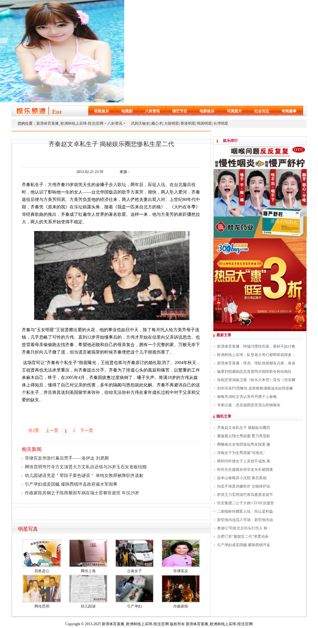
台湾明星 (220, 123)
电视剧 (127, 111)
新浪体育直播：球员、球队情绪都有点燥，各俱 (256, 363)
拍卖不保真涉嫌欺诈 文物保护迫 (243, 486)
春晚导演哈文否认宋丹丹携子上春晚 (247, 396)
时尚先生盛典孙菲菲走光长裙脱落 (245, 469)
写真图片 (234, 111)
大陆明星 (171, 123)
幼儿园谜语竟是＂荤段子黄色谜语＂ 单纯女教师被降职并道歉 (84, 475)
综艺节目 (179, 111)
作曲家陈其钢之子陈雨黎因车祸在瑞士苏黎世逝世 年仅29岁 (82, 493)
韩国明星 (204, 123)
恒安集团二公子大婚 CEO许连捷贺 (245, 503)
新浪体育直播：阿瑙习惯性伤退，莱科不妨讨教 (256, 346)
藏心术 (156, 123)
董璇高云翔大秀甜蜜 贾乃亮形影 (243, 436)
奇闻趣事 (289, 111)
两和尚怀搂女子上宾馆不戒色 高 (243, 461)
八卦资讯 (152, 111)
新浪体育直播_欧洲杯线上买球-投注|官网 (69, 123)
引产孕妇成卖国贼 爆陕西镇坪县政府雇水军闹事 (71, 484)
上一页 (51, 430)
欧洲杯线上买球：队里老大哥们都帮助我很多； (256, 355)
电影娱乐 (207, 111)
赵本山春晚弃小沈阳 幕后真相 (241, 478)
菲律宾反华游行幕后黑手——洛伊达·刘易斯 (67, 458)
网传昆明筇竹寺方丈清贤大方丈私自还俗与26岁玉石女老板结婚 (86, 467)
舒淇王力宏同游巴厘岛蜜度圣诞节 (245, 494)
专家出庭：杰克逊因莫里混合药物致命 (248, 405)
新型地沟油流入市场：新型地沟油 (245, 520)
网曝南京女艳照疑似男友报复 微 (243, 444)
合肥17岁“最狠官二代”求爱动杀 (243, 536)
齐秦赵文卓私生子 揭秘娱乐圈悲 (243, 427)
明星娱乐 (101, 111)
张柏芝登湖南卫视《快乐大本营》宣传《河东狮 (256, 380)
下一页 (86, 430)
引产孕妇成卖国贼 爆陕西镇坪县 (243, 545)
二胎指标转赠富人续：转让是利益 (245, 511)
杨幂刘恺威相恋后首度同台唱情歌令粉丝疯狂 (254, 371)
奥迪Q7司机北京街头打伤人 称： (244, 528)
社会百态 (261, 111)
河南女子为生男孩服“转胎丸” (241, 453)
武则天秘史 (140, 123)
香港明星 (187, 123)
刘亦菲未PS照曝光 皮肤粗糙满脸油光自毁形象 (255, 388)
